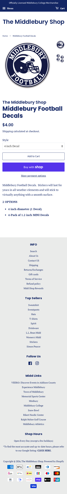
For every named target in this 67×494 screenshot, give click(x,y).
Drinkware (33, 328)
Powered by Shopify (54, 461)
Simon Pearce (33, 346)
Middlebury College (33, 405)
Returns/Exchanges (33, 269)
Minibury (33, 400)
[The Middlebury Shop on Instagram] (37, 363)
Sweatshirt (33, 305)
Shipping (7, 131)
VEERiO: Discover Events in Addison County (33, 382)
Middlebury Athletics (33, 424)
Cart (62, 8)
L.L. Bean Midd (33, 332)
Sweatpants (33, 309)
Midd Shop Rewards (33, 288)
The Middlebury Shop (33, 21)
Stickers (34, 341)
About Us (33, 255)
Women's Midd (33, 337)
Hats (33, 314)
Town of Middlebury (33, 391)
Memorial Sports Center (33, 396)
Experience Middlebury (33, 387)
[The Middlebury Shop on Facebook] (30, 363)
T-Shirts (33, 318)
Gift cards (33, 274)
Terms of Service (33, 278)
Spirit (33, 323)
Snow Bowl (33, 410)
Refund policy (33, 283)
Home (5, 35)
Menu (9, 8)
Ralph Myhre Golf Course (33, 419)
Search (33, 251)
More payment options (33, 175)
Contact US (33, 260)
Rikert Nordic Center (33, 414)
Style (5, 140)
